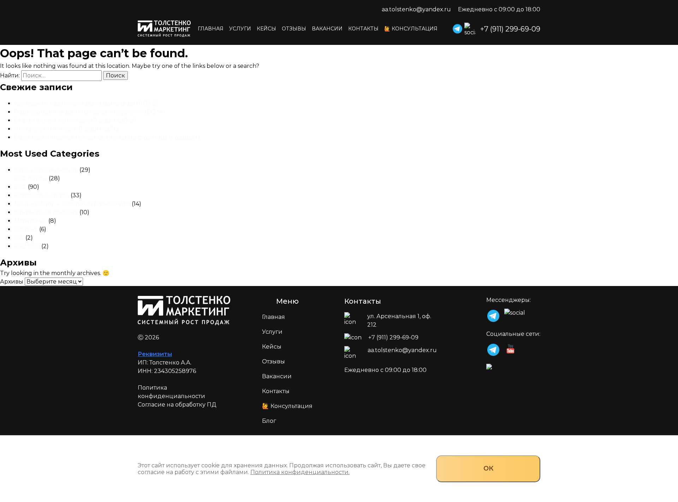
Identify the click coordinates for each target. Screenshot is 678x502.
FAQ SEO (27, 246)
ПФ (19, 237)
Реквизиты (155, 354)
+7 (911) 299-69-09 (510, 29)
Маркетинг (30, 220)
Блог (269, 421)
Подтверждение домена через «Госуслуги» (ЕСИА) (89, 112)
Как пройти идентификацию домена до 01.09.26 (86, 103)
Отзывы (294, 28)
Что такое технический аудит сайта (66, 128)
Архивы (11, 281)
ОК (488, 468)
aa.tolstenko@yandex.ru (416, 9)
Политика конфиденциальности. (300, 472)
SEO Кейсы (30, 178)
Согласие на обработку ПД (177, 404)
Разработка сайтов (41, 195)
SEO (20, 186)
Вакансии (327, 28)
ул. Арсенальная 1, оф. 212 (399, 320)
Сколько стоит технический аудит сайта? (76, 120)
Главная (211, 28)
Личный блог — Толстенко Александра (72, 203)
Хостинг (26, 229)
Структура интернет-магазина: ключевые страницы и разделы (107, 137)
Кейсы (266, 28)
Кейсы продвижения (46, 170)
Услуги (240, 28)
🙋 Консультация (411, 28)
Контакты (363, 28)
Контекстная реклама (46, 212)
